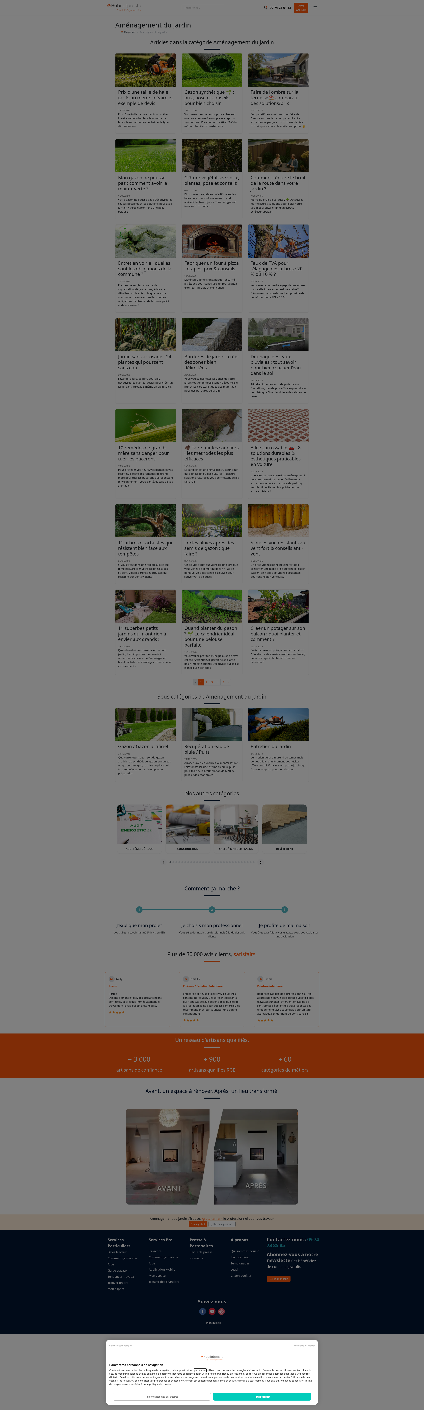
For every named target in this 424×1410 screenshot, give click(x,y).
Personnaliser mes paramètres (162, 1396)
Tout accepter (262, 1396)
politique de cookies (160, 1384)
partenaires (200, 1370)
